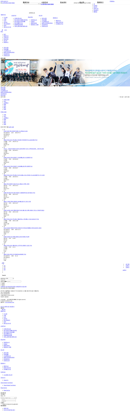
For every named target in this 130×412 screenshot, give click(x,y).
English (95, 5)
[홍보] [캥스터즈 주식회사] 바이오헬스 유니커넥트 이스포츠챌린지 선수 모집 (24, 175)
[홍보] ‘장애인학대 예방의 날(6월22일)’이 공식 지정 (17, 201)
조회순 (127, 267)
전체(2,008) (6, 99)
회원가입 (96, 8)
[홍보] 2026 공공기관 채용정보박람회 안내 (15, 254)
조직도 (5, 22)
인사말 (5, 17)
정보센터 (63, 2)
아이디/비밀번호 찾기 (9, 410)
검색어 (4, 281)
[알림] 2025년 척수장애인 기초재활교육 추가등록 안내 (18, 166)
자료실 (33, 21)
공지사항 (44, 18)
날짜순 (127, 265)
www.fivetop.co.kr (9, 302)
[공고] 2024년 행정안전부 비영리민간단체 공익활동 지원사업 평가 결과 (22, 228)
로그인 (95, 7)
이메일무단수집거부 (21, 286)
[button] (2, 263)
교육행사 (6, 102)
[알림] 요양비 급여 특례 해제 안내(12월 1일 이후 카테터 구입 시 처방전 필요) (24, 210)
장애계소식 (34, 20)
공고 (5, 101)
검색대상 (3, 278)
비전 (5, 20)
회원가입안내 (59, 22)
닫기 (5, 30)
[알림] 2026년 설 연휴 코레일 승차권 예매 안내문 (16, 236)
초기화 (127, 264)
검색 (3, 283)
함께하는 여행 (34, 24)
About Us (3, 377)
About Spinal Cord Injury (7, 382)
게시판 (81, 2)
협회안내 (26, 2)
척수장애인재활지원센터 (21, 20)
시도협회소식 (45, 21)
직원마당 (3, 372)
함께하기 (100, 2)
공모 (5, 106)
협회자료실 (34, 23)
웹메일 (95, 11)
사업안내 (44, 2)
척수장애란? (7, 23)
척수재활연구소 (18, 23)
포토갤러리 (45, 24)
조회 (12, 127)
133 (4, 268)
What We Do (4, 387)
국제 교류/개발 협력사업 (20, 26)
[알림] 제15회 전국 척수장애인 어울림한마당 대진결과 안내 (19, 192)
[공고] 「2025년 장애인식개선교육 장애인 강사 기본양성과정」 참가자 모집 (24, 148)
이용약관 (3, 286)
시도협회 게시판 (8, 375)
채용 (5, 104)
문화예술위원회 (18, 24)
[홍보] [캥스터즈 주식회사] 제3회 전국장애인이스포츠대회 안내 (20, 140)
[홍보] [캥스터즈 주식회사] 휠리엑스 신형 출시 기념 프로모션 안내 (21, 219)
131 (4, 265)
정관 (5, 25)
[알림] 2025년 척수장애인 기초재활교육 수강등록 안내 (18, 157)
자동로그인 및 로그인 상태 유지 (10, 404)
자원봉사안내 (59, 23)
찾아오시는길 (7, 27)
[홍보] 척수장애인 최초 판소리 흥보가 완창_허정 (16, 184)
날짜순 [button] (124, 270)
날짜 (10, 127)
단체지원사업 (18, 18)
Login (2, 402)
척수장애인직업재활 (19, 21)
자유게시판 (45, 26)
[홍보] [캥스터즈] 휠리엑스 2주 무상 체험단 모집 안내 (18, 245)
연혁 (5, 19)
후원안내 (58, 20)
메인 (5, 34)
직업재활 (44, 20)
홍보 (5, 107)
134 (4, 269)
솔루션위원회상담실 (47, 23)
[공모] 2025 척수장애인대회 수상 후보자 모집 (16, 131)
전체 (5, 114)
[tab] (65, 311)
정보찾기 (96, 10)
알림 (5, 109)
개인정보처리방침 (10, 286)
